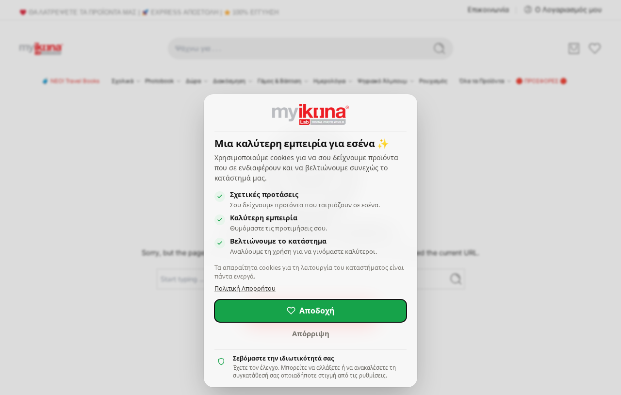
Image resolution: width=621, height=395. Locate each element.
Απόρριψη (310, 333)
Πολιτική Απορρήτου (245, 288)
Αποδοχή (317, 310)
